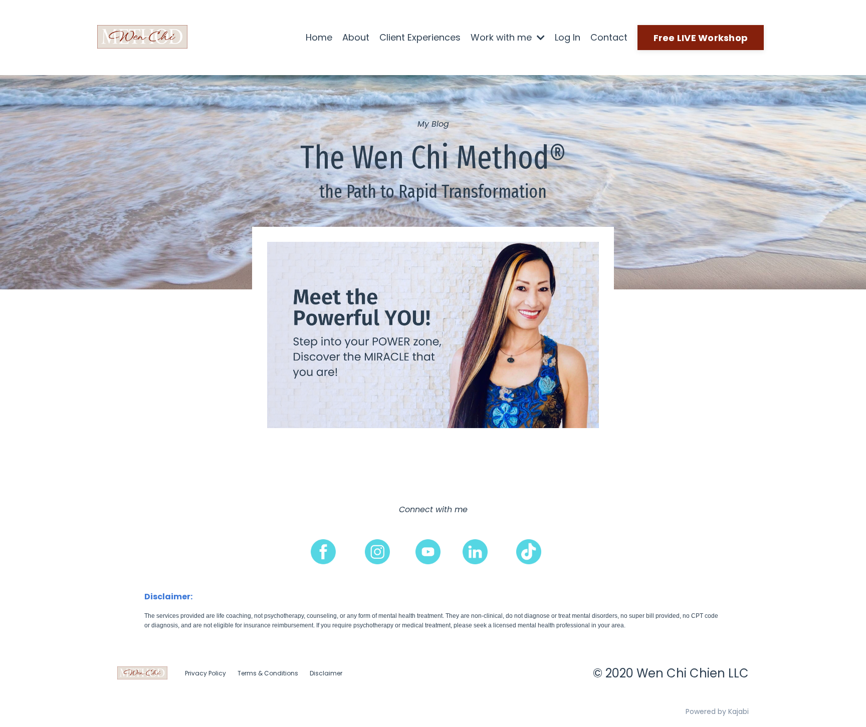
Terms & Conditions (268, 673)
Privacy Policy (205, 673)
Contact (608, 37)
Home (319, 37)
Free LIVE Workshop (701, 38)
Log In (567, 37)
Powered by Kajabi (717, 711)
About (355, 37)
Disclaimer (326, 673)
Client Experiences (420, 37)
